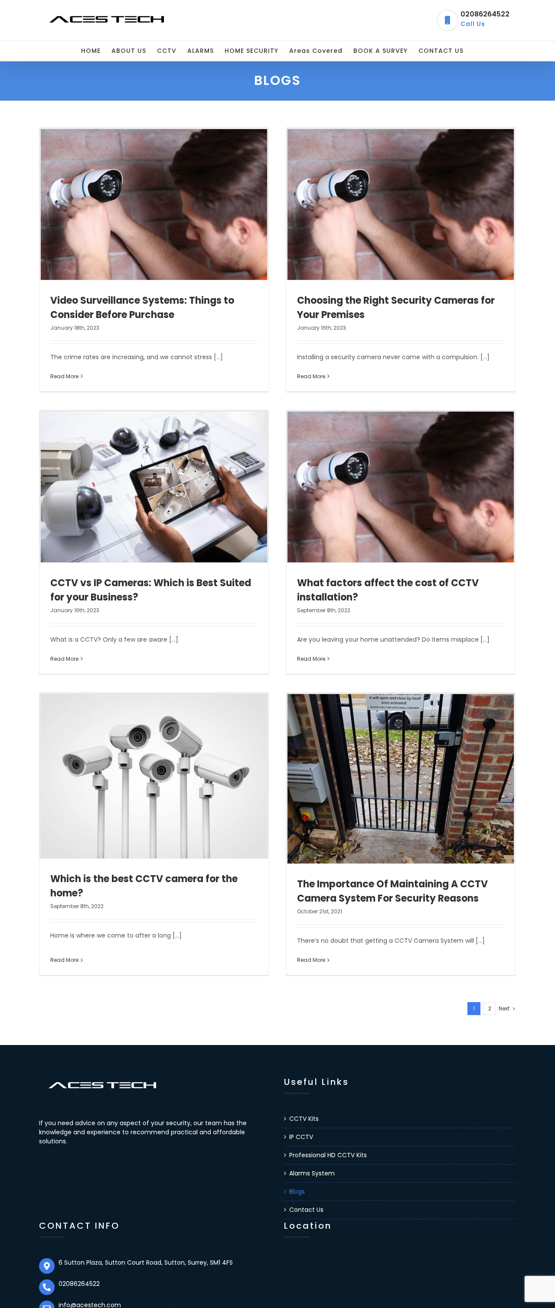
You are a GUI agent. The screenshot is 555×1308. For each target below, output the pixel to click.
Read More (64, 376)
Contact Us (306, 1209)
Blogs (297, 1191)
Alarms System (312, 1173)
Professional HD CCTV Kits (328, 1155)
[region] (112, 1240)
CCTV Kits (304, 1118)
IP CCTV (301, 1137)
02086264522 (484, 19)
